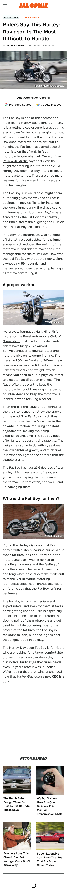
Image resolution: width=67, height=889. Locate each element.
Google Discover (51, 104)
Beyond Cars (11, 17)
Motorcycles (32, 17)
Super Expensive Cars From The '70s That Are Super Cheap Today (49, 859)
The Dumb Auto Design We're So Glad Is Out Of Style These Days (16, 804)
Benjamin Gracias (15, 45)
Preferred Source (20, 104)
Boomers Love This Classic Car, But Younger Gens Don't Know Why (16, 859)
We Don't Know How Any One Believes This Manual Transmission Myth (49, 806)
